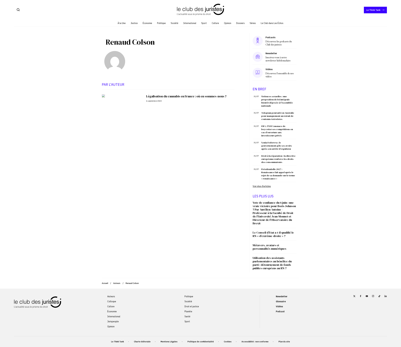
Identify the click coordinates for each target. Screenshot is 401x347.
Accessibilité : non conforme (255, 341)
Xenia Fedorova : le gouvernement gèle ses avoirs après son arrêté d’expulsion (276, 145)
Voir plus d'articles (262, 186)
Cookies (228, 341)
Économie (147, 23)
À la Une (122, 23)
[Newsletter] (258, 57)
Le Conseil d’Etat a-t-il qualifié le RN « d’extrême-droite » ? (273, 234)
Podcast (280, 311)
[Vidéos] (258, 72)
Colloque (111, 301)
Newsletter (281, 296)
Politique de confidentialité (200, 341)
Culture (215, 23)
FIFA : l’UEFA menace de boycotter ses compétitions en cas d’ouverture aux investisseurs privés (277, 131)
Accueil (105, 283)
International (189, 23)
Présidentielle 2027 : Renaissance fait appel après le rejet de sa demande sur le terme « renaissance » (278, 174)
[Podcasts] (257, 41)
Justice (134, 23)
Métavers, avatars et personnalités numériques (269, 247)
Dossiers (240, 23)
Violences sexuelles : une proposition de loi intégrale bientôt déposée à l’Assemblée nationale (277, 101)
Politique (161, 23)
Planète (188, 311)
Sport (204, 23)
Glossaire (281, 301)
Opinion (227, 23)
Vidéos (279, 306)
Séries (253, 23)
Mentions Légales (169, 341)
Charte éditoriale (142, 341)
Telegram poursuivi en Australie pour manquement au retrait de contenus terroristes (277, 116)
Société (174, 23)
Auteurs (116, 283)
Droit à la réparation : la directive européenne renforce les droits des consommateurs (278, 159)
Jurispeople (113, 321)
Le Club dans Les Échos (272, 23)
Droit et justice (192, 306)
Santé (187, 316)
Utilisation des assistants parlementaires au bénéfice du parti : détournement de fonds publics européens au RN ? (272, 263)
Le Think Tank (373, 10)
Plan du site (284, 341)
